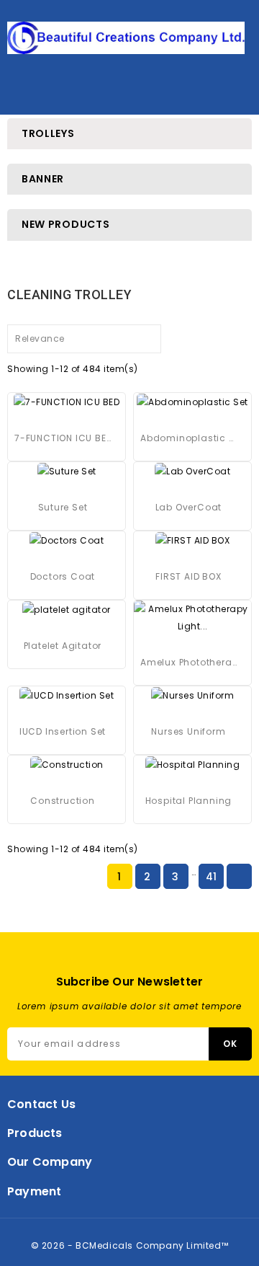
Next (239, 877)
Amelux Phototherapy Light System (188, 662)
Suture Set (63, 507)
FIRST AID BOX (188, 576)
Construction (62, 800)
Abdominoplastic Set (188, 438)
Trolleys (48, 133)
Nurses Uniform (188, 731)
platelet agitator (63, 645)
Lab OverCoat (188, 507)
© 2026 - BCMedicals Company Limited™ (130, 1245)
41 (211, 876)
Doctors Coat (63, 576)
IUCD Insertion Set (62, 731)
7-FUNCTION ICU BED (62, 438)
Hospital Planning (188, 800)
